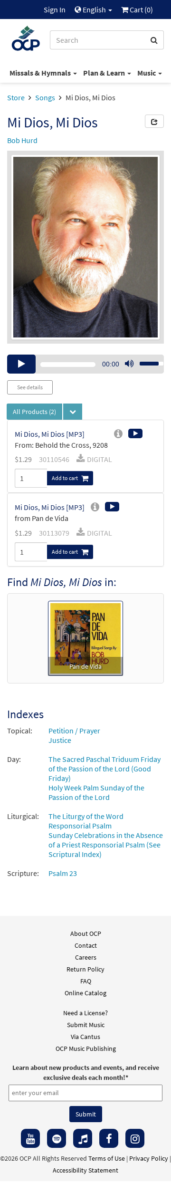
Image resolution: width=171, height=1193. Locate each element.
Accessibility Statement (85, 1170)
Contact (86, 945)
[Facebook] (108, 1138)
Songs (45, 97)
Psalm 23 (62, 873)
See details (30, 387)
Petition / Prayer (74, 730)
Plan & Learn (104, 72)
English (94, 9)
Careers (85, 957)
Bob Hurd (22, 140)
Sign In (55, 9)
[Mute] (129, 364)
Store (16, 97)
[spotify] (56, 1138)
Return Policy (85, 969)
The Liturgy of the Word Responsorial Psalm (86, 820)
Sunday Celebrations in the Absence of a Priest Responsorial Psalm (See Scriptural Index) (105, 844)
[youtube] (30, 1138)
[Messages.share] (154, 121)
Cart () (140, 9)
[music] (82, 1138)
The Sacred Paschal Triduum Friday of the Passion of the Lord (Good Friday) (104, 768)
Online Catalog (85, 993)
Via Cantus (85, 1036)
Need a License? (85, 1013)
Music (147, 72)
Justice (59, 740)
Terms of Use (106, 1158)
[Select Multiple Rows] (72, 412)
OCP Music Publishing (86, 1048)
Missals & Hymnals (41, 72)
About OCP (85, 933)
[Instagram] (134, 1138)
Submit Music (85, 1024)
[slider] (146, 361)
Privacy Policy (148, 1158)
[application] (85, 364)
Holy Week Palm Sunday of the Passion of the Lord (96, 792)
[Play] (21, 364)
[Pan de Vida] (85, 637)
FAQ (85, 981)
